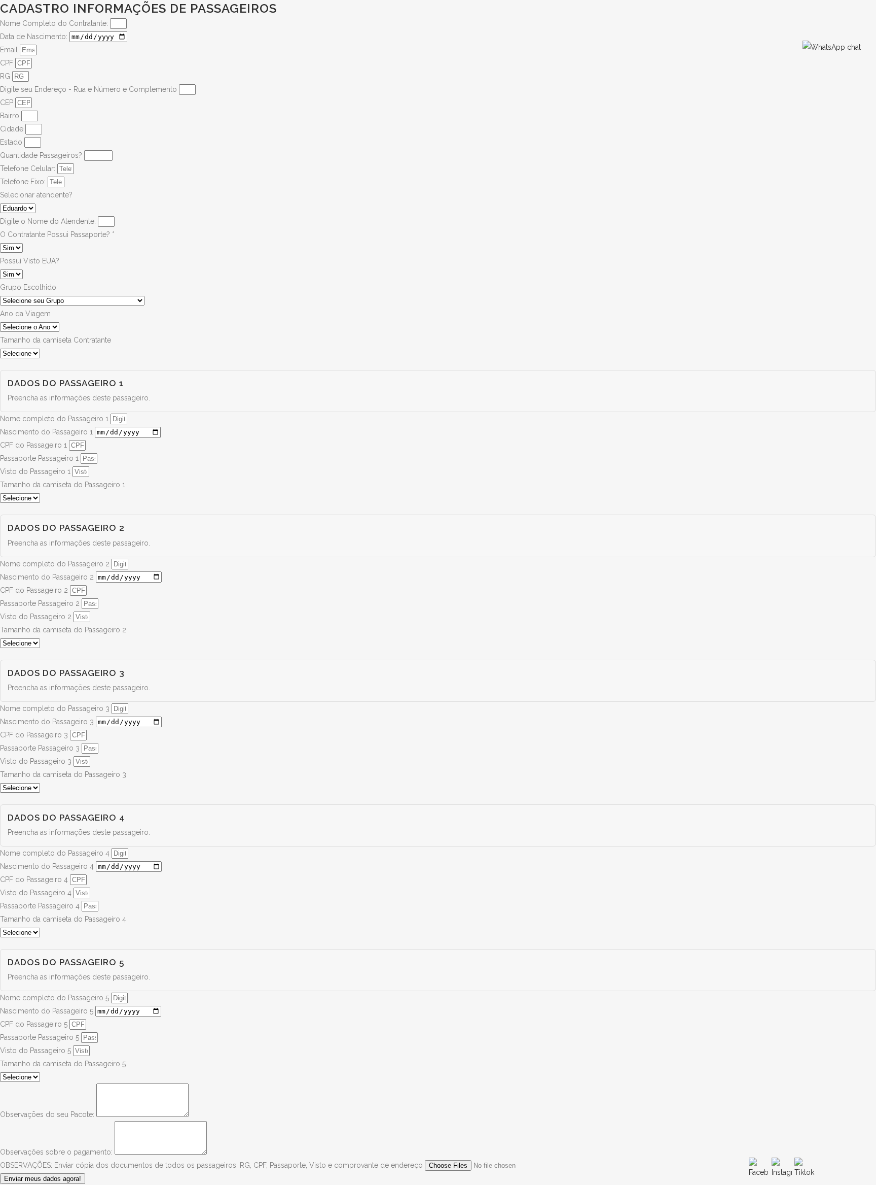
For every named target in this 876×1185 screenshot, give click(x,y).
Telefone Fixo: (24, 182)
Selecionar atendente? (36, 195)
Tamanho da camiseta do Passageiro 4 (63, 919)
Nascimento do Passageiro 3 (48, 722)
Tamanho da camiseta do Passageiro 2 (63, 630)
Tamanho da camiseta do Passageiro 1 (62, 485)
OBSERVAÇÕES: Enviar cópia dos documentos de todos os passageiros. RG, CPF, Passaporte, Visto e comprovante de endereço (212, 1165)
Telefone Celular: (28, 168)
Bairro (10, 116)
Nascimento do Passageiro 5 (47, 1011)
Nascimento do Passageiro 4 (48, 866)
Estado (12, 142)
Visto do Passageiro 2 (37, 617)
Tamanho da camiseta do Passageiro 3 (63, 774)
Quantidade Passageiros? (42, 155)
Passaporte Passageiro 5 (40, 1037)
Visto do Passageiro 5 (36, 1050)
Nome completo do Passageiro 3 (56, 708)
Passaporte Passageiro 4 (41, 906)
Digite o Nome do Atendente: (49, 221)
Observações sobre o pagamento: (57, 1152)
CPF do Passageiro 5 (34, 1024)
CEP (7, 102)
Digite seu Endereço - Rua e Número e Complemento (89, 89)
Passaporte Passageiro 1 (40, 458)
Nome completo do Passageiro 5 (55, 998)
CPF (7, 63)
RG (6, 76)
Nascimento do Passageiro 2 (48, 577)
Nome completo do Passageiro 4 (56, 853)
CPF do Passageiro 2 (35, 590)
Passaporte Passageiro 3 (41, 748)
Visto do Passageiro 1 (36, 471)
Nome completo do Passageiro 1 (55, 419)
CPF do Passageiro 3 (35, 735)
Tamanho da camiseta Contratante (55, 340)
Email (10, 50)
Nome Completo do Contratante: (55, 23)
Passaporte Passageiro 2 (41, 603)
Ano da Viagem (25, 314)
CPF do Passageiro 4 (35, 879)
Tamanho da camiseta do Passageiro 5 (63, 1064)
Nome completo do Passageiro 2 (56, 564)
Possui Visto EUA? (29, 261)
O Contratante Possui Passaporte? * (57, 234)
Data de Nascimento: (34, 36)
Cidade (12, 129)
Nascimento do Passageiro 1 (47, 432)
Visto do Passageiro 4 (37, 893)
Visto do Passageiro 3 (37, 761)
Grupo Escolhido (28, 287)
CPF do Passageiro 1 (34, 445)
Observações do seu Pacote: (48, 1114)
